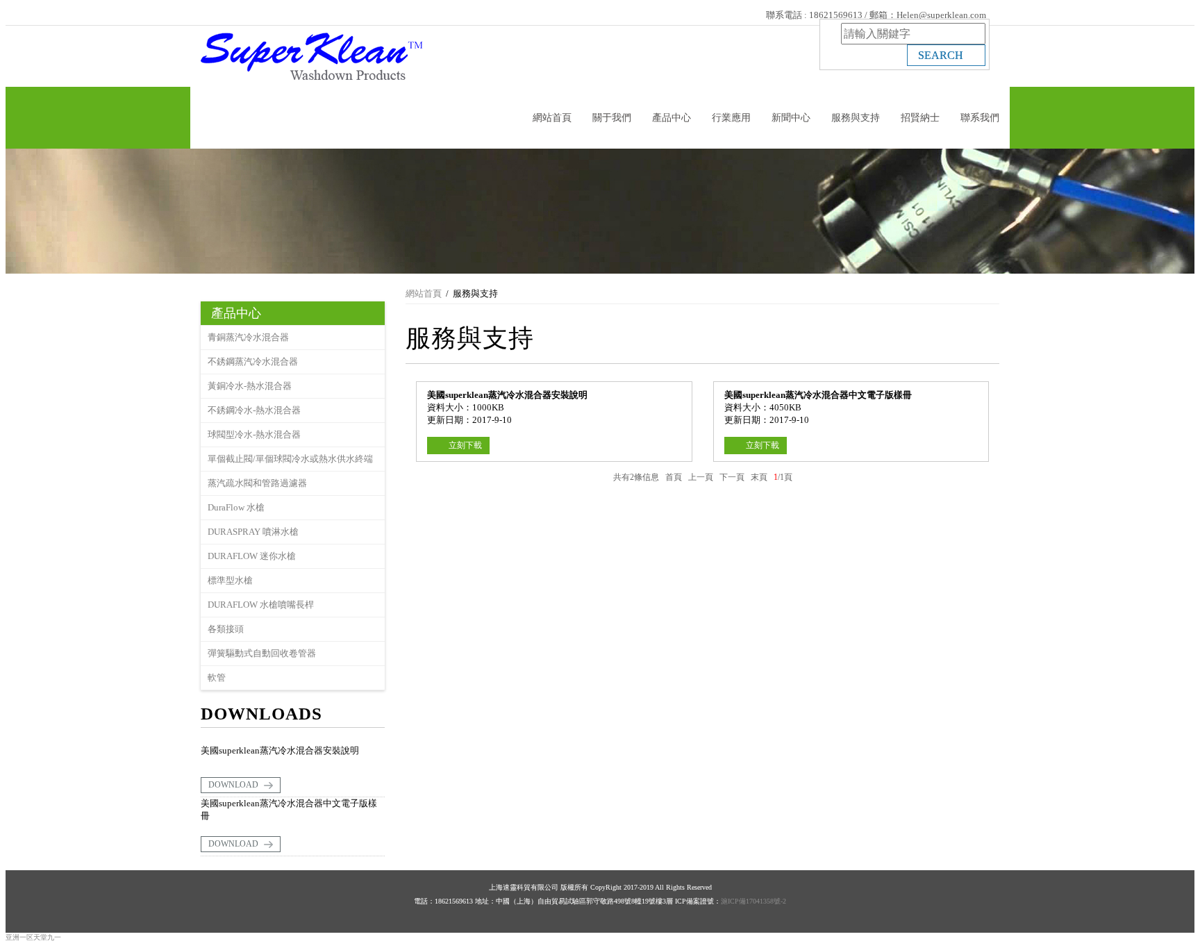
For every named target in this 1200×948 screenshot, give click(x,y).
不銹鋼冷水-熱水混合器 (254, 410)
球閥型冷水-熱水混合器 (254, 434)
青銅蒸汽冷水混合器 (248, 337)
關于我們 (611, 118)
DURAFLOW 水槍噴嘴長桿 (261, 604)
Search (942, 55)
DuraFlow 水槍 (236, 507)
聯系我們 (979, 118)
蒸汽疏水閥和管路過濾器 (257, 483)
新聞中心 (791, 118)
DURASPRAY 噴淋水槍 (253, 531)
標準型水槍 (230, 580)
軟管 (217, 677)
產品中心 (671, 118)
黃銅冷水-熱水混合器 (250, 386)
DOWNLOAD (234, 785)
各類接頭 (226, 629)
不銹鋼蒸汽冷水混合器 (253, 361)
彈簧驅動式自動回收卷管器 (262, 653)
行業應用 (731, 118)
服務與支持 (855, 118)
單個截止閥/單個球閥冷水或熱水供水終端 (290, 459)
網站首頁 (552, 118)
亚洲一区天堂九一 (33, 937)
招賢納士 (920, 118)
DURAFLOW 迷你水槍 (252, 556)
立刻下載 (465, 445)
